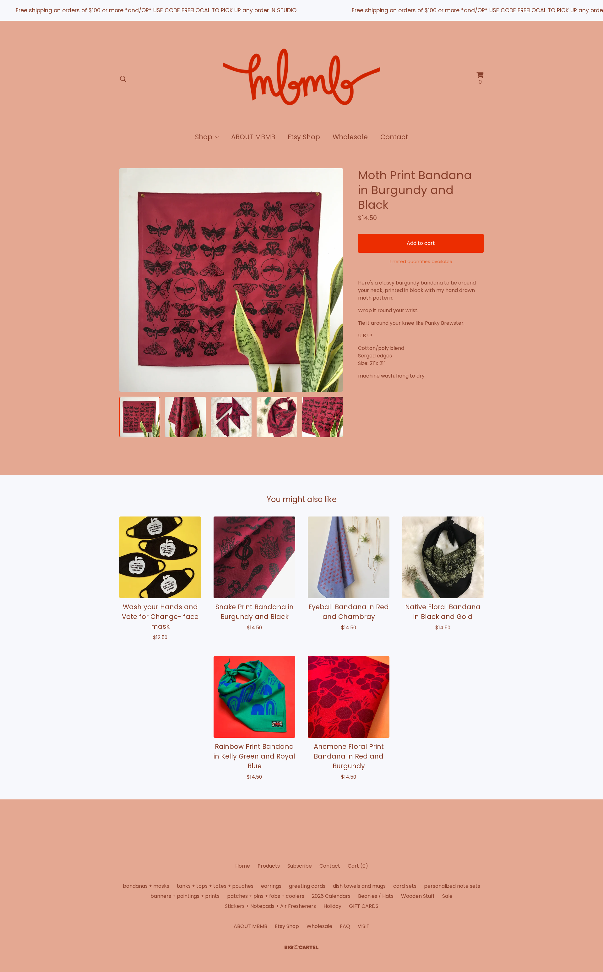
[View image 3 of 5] (231, 417)
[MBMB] (301, 79)
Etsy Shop (304, 136)
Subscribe (299, 866)
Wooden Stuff (418, 896)
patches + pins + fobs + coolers (265, 896)
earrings (271, 886)
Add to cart (421, 243)
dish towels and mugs (359, 886)
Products (269, 866)
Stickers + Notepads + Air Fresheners (270, 906)
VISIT (364, 926)
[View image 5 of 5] (322, 417)
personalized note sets (452, 886)
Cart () (358, 866)
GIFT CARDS (363, 906)
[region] (301, 10)
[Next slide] (334, 279)
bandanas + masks (146, 886)
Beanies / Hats (376, 896)
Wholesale (350, 136)
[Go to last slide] (128, 279)
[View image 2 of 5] (185, 417)
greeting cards (307, 886)
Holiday (332, 906)
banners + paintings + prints (185, 896)
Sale (447, 896)
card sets (404, 886)
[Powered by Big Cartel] (301, 947)
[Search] (123, 79)
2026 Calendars (331, 896)
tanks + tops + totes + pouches (215, 886)
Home (242, 866)
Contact (394, 136)
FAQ (345, 926)
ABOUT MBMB (253, 136)
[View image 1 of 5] (139, 417)
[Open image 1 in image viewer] (231, 280)
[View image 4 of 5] (277, 417)
